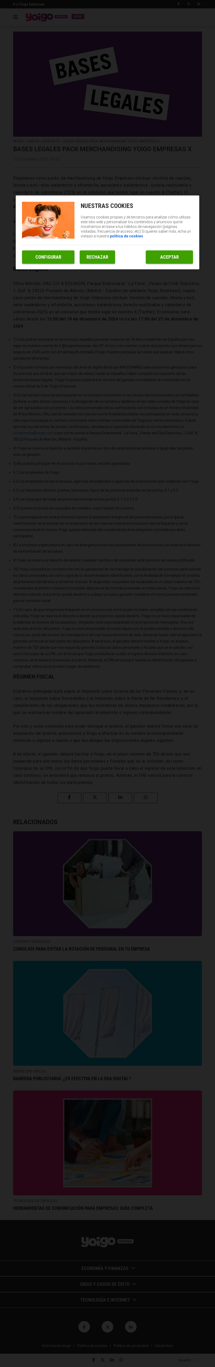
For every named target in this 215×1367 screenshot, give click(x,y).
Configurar (48, 257)
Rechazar (97, 257)
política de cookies (126, 236)
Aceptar (169, 257)
